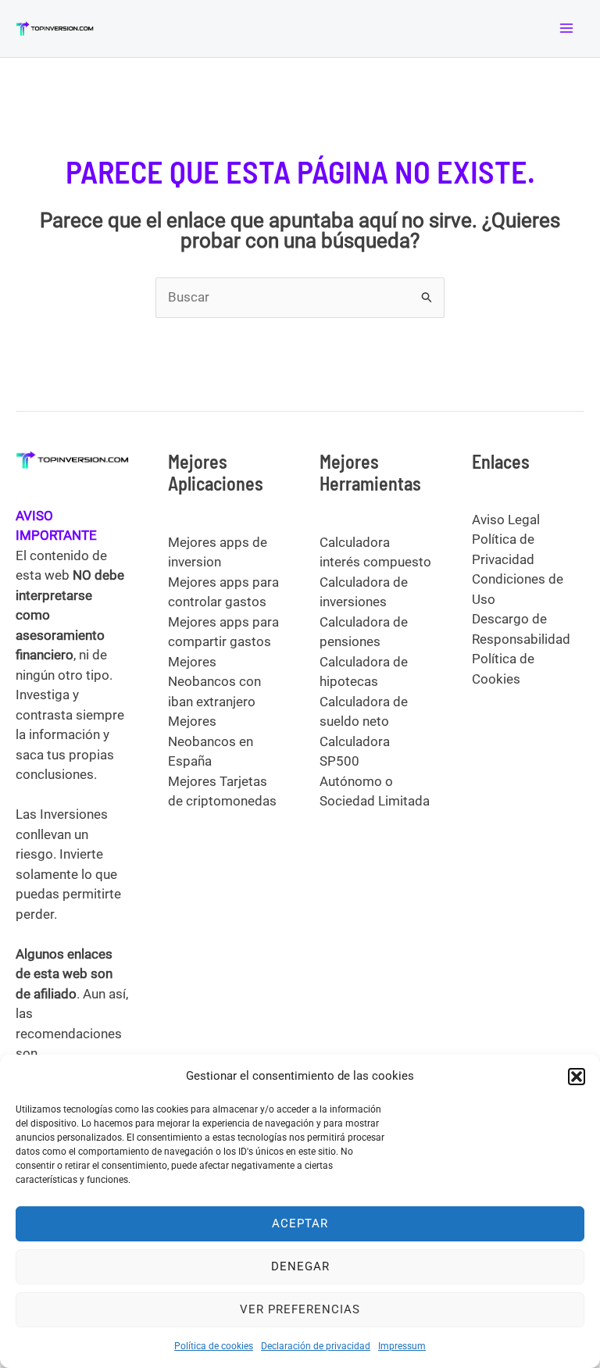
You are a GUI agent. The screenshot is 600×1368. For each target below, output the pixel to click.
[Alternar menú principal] (567, 29)
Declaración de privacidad (315, 1346)
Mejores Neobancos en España (210, 741)
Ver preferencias (300, 1309)
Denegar (300, 1266)
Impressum (402, 1346)
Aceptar (300, 1223)
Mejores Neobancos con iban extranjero (214, 681)
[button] (576, 1076)
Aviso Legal (506, 519)
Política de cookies (213, 1346)
